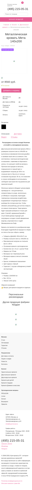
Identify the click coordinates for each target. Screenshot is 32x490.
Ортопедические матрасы (9, 390)
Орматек (4, 404)
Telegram (4, 449)
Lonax (3, 396)
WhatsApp (4, 446)
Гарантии (4, 345)
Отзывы (4, 348)
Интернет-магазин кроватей (12, 5)
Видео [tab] (3, 137)
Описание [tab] (5, 134)
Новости (4, 361)
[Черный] (3, 126)
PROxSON (4, 393)
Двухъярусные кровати (9, 377)
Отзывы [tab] (14, 137)
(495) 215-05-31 (18, 9)
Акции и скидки (6, 358)
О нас (3, 340)
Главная (6, 24)
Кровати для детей (7, 380)
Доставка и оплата (7, 356)
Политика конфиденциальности (11, 481)
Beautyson (4, 401)
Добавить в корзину (11, 90)
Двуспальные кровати (8, 374)
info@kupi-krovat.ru (12, 424)
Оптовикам (5, 342)
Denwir (3, 399)
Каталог (14, 24)
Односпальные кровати (9, 372)
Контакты (4, 364)
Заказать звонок (6, 443)
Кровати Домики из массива (10, 385)
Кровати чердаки (6, 383)
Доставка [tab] (18, 134)
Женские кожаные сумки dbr (10, 483)
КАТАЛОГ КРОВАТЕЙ (16, 19)
